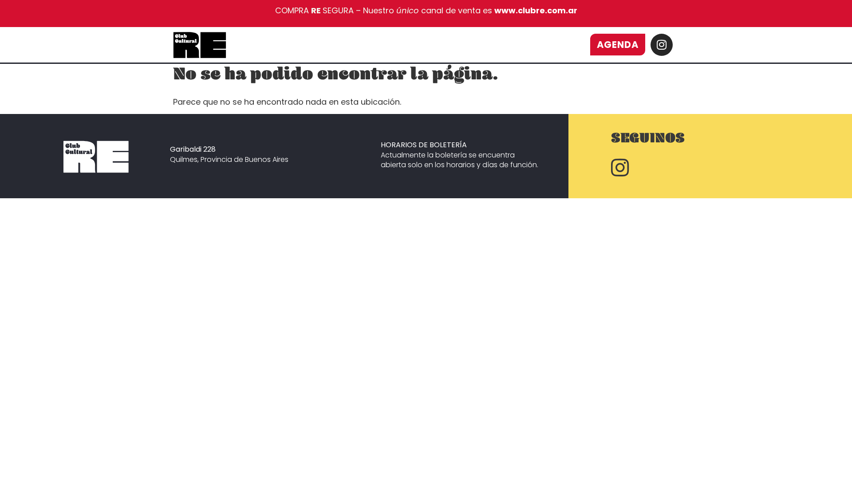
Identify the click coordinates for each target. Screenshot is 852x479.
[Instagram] (662, 45)
